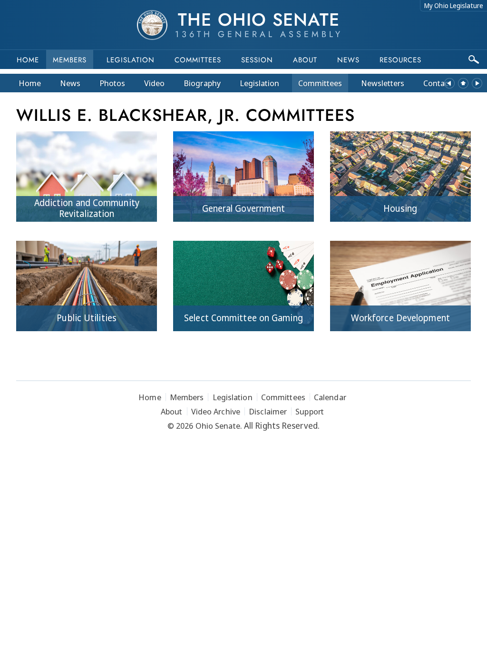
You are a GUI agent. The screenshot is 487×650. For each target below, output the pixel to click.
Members (70, 60)
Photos (112, 83)
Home (28, 60)
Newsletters (382, 83)
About (305, 60)
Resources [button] (400, 60)
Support (309, 411)
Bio (202, 83)
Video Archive (215, 411)
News (70, 83)
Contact (437, 83)
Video (154, 83)
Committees (198, 60)
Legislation (131, 60)
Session (257, 60)
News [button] (348, 60)
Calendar (330, 397)
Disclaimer (268, 411)
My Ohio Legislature (453, 5)
